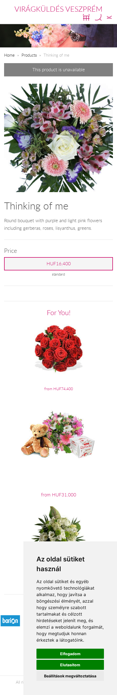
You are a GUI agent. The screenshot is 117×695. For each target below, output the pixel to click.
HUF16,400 (59, 264)
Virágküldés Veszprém (58, 9)
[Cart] (86, 17)
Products (29, 55)
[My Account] (109, 17)
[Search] (98, 17)
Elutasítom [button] (70, 664)
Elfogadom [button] (70, 653)
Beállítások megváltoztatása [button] (70, 676)
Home (9, 55)
